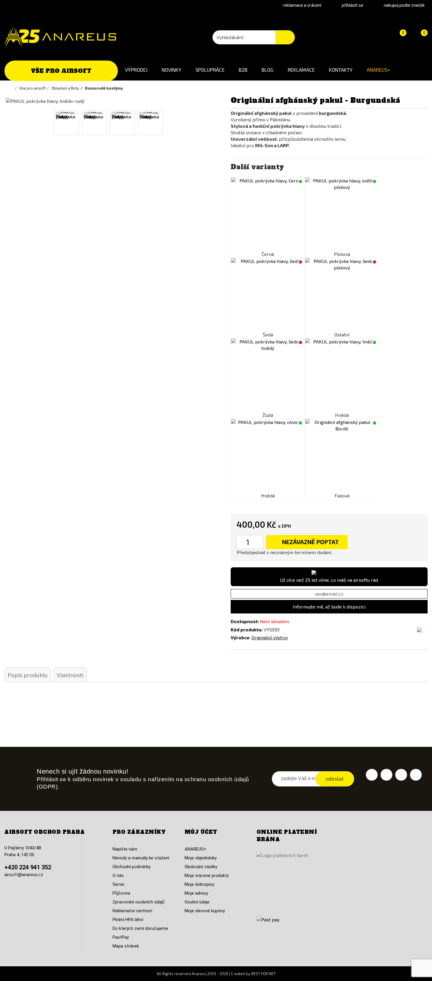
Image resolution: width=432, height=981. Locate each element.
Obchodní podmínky (131, 866)
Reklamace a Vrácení (302, 5)
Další (203, 122)
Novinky (171, 70)
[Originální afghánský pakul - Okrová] (267, 375)
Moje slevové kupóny (205, 910)
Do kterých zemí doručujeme (140, 928)
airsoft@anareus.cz (23, 874)
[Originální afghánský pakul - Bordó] (342, 455)
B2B (243, 70)
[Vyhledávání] (285, 37)
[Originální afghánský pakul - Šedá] (267, 294)
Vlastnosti (70, 674)
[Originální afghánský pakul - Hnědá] (342, 375)
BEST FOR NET (263, 973)
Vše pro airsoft (61, 71)
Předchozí (12, 122)
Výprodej (136, 70)
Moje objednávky (201, 858)
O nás (118, 875)
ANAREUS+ (378, 70)
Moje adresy (196, 893)
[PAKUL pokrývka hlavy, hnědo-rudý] (66, 122)
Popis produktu (28, 674)
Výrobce (240, 637)
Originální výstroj (270, 637)
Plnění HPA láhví (128, 919)
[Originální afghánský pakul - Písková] (342, 214)
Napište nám (125, 849)
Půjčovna (121, 893)
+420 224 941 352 (27, 867)
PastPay (121, 937)
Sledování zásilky (201, 866)
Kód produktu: (246, 629)
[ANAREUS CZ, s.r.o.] (60, 37)
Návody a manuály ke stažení (141, 858)
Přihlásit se (352, 5)
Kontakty (341, 70)
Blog (268, 70)
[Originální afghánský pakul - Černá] (267, 214)
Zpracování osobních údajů (139, 902)
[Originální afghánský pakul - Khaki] (342, 294)
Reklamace (301, 70)
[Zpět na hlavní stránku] (11, 88)
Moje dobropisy (199, 884)
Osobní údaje (197, 902)
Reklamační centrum (132, 910)
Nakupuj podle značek (404, 5)
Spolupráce (210, 70)
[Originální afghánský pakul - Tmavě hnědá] (267, 455)
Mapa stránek (126, 946)
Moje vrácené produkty (207, 875)
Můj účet (201, 832)
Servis (118, 884)
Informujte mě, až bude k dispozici (329, 606)
